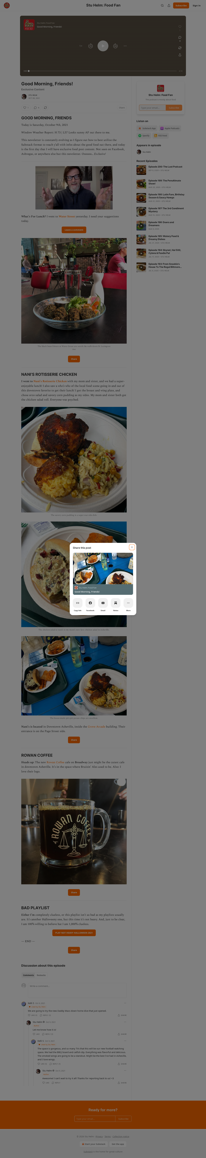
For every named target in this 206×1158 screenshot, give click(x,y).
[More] (128, 603)
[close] (132, 547)
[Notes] (115, 603)
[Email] (103, 603)
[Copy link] (77, 603)
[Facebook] (90, 603)
